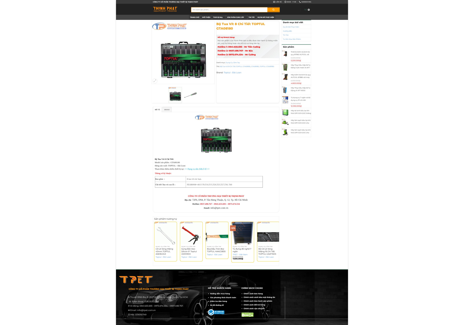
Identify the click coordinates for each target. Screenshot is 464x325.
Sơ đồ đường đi (217, 305)
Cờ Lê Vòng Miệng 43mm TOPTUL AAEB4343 (164, 251)
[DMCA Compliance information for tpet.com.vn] (247, 314)
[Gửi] (273, 10)
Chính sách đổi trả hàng (254, 305)
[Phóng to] (154, 80)
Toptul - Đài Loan (232, 72)
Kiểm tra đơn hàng (218, 301)
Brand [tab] (167, 110)
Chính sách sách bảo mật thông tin (259, 297)
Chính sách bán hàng (253, 294)
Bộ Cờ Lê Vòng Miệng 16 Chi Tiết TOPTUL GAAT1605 (267, 251)
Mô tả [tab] (157, 110)
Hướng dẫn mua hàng (220, 294)
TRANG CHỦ (194, 17)
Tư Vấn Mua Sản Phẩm (292, 39)
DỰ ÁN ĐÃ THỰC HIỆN (265, 17)
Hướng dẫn (287, 31)
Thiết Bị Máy (218, 17)
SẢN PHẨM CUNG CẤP (235, 17)
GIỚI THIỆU (206, 17)
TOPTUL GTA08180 (267, 66)
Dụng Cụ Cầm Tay (233, 62)
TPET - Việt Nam (240, 254)
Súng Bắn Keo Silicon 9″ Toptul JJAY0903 (189, 251)
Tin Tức (286, 35)
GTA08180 (255, 66)
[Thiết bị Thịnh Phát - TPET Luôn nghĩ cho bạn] (170, 9)
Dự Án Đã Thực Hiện (291, 27)
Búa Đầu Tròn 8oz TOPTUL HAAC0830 (216, 250)
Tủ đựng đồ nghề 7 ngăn (242, 250)
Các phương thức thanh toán (223, 297)
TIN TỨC (252, 17)
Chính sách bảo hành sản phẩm (258, 301)
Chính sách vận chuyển (254, 308)
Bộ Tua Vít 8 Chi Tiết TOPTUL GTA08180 (235, 66)
